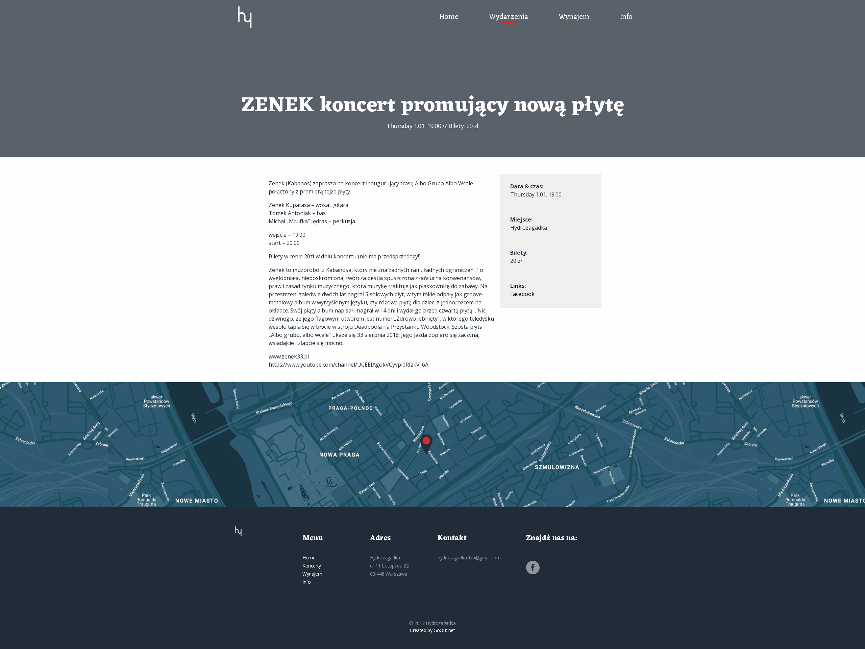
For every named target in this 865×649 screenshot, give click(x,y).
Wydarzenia (508, 17)
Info (626, 17)
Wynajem (574, 17)
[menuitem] (244, 17)
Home (449, 17)
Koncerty (311, 565)
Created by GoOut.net (432, 630)
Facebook (522, 294)
